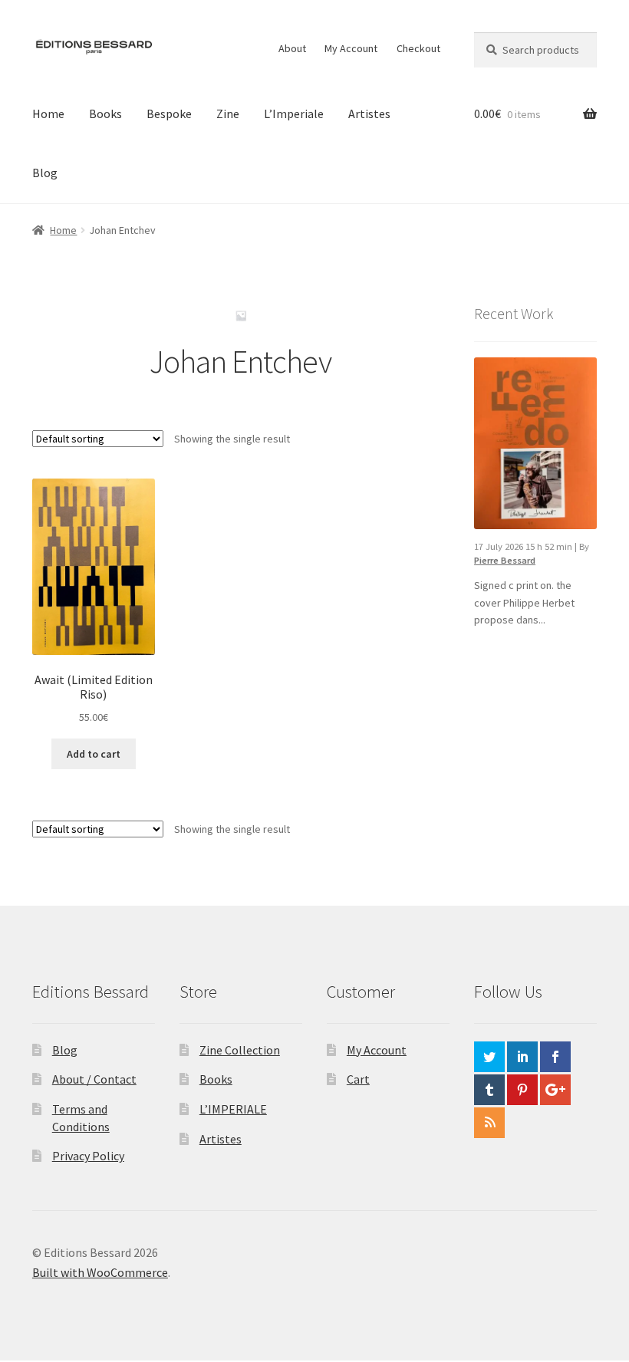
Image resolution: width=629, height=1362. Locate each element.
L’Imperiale (294, 113)
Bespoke (169, 113)
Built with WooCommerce (100, 1272)
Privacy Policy (88, 1155)
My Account (350, 48)
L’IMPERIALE (233, 1109)
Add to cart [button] (93, 754)
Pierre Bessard (504, 560)
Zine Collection (239, 1050)
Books (105, 113)
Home (48, 113)
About (292, 48)
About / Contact (94, 1079)
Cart (358, 1079)
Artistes (369, 113)
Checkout (418, 48)
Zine (227, 113)
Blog (45, 172)
